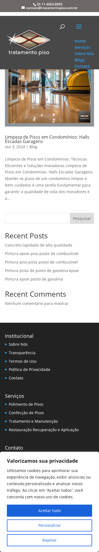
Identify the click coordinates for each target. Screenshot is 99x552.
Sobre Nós (18, 344)
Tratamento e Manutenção (33, 421)
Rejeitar (49, 540)
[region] (49, 502)
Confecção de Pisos (26, 412)
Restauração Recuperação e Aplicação (44, 429)
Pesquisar (82, 218)
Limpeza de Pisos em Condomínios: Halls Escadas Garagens (47, 139)
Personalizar (49, 525)
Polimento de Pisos (26, 404)
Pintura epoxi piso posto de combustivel (42, 253)
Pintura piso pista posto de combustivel (41, 262)
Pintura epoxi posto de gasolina (34, 279)
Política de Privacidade (29, 369)
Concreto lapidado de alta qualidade (38, 245)
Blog (33, 146)
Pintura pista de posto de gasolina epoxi (42, 270)
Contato (16, 378)
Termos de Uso (22, 361)
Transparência (22, 352)
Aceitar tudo (49, 510)
